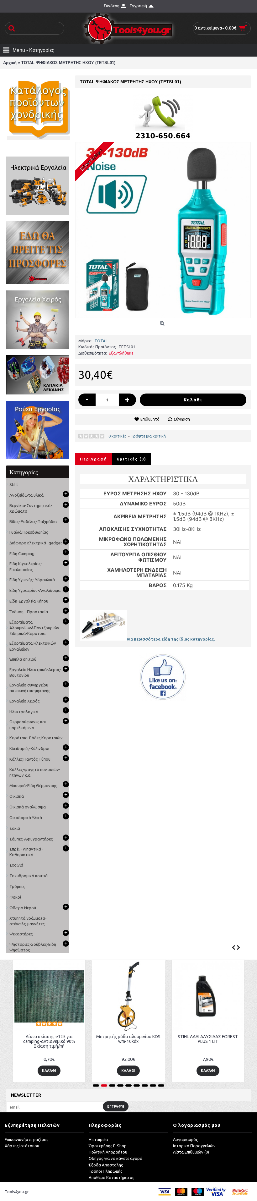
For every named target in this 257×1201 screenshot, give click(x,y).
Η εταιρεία (98, 1139)
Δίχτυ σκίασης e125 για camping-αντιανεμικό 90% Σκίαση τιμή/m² (49, 1041)
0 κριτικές (117, 436)
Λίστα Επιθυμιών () (191, 1152)
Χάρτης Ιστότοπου (22, 1145)
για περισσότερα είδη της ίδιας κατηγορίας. (171, 639)
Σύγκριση (182, 419)
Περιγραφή (93, 459)
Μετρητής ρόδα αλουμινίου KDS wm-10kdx (128, 1039)
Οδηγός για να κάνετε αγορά (115, 1158)
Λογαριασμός (185, 1139)
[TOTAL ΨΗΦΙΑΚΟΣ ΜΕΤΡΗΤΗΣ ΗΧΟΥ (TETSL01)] (163, 230)
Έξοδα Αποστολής (106, 1165)
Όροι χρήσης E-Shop (108, 1145)
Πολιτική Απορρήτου (108, 1152)
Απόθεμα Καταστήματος (111, 1177)
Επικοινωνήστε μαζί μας (26, 1139)
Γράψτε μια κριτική (149, 436)
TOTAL (101, 341)
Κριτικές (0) (131, 459)
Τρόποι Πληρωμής (105, 1171)
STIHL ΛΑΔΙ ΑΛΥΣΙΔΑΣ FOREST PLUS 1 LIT (208, 1039)
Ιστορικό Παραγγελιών (194, 1145)
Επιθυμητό (150, 419)
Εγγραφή (115, 1106)
